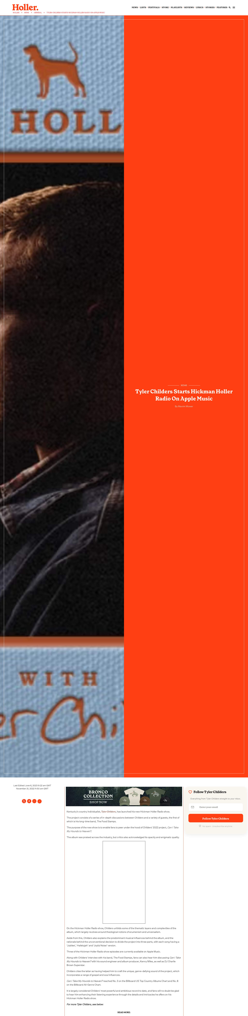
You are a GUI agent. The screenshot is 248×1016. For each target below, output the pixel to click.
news (135, 7)
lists (143, 7)
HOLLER (16, 12)
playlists (176, 7)
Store (165, 7)
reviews (189, 7)
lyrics (199, 7)
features (222, 7)
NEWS (26, 12)
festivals (154, 7)
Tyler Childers (108, 811)
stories (210, 7)
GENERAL (38, 12)
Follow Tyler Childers (215, 818)
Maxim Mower (185, 406)
